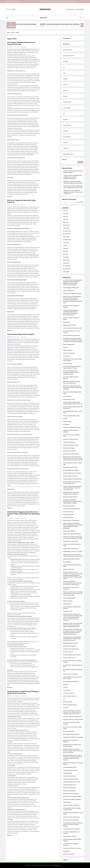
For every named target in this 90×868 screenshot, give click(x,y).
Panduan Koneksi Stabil (68, 569)
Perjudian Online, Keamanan (69, 646)
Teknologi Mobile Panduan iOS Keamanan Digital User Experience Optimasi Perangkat (73, 824)
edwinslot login (66, 356)
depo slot (65, 84)
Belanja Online (66, 322)
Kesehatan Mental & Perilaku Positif (71, 508)
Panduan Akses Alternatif (69, 531)
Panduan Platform (67, 604)
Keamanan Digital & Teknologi (70, 476)
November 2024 (67, 268)
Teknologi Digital (67, 802)
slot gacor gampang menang (69, 704)
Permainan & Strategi (68, 652)
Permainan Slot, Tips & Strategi (70, 674)
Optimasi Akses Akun (68, 517)
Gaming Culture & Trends (69, 399)
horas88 (65, 418)
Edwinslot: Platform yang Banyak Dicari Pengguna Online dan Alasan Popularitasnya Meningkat (72, 177)
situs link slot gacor (67, 49)
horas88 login (66, 424)
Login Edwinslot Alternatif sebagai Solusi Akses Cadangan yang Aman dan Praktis (56, 1)
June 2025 (65, 248)
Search (64, 159)
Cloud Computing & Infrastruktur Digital (72, 328)
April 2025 (65, 254)
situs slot (65, 687)
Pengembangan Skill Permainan (70, 643)
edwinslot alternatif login (69, 353)
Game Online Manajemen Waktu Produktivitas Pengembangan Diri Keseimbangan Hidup (71, 372)
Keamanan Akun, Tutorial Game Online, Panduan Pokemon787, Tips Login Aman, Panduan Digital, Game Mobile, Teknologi (72, 458)
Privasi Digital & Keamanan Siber (70, 681)
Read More (9, 196)
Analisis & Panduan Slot (68, 290)
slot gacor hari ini (67, 102)
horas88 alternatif (67, 421)
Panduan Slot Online (68, 611)
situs (64, 73)
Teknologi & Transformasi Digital (71, 793)
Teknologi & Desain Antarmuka (70, 770)
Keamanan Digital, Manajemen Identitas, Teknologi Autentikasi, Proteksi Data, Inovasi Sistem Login (72, 488)
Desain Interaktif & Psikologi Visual (71, 335)
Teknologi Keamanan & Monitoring (71, 817)
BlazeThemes (57, 865)
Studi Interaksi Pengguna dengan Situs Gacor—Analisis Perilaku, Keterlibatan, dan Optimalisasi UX (23, 514)
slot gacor (12, 231)
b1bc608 (10, 47)
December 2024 (66, 266)
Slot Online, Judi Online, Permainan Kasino (73, 719)
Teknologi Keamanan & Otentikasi (71, 820)
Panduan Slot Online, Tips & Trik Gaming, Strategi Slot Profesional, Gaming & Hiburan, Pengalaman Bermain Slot (72, 625)
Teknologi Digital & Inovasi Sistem (71, 805)
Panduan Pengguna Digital (69, 598)
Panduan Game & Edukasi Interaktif (71, 559)
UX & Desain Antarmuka (68, 854)
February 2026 (66, 225)
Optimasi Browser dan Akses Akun (71, 520)
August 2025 (66, 242)
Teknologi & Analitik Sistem (69, 767)
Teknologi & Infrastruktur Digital (70, 779)
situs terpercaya (67, 125)
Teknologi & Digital (67, 773)
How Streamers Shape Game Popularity (20, 334)
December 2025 (66, 231)
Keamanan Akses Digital (69, 448)
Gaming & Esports (67, 396)
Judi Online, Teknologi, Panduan (70, 439)
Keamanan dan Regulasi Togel (70, 467)
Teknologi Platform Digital (69, 836)
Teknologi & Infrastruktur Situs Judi (71, 782)
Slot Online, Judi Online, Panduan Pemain (72, 716)
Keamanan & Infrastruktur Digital (70, 445)
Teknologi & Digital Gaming (69, 776)
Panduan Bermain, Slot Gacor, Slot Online (72, 551)
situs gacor (32, 552)
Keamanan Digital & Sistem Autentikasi (72, 473)
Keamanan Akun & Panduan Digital (71, 454)
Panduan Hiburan (67, 562)
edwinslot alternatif (67, 350)
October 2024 (66, 271)
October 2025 (66, 236)
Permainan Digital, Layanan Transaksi (72, 654)
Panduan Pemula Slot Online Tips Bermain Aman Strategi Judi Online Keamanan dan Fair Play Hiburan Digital (73, 593)
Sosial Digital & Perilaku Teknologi (71, 734)
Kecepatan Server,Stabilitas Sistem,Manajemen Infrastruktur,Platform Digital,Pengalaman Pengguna (72, 501)
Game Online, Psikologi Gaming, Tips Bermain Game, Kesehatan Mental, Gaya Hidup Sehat (72, 387)
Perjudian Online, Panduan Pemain (71, 649)
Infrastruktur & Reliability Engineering (71, 427)
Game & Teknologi (67, 363)
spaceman (65, 148)
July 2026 (65, 210)
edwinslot (65, 347)
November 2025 (67, 234)
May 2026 (65, 216)
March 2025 (66, 257)
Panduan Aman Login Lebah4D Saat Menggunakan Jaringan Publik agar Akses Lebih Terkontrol (73, 192)
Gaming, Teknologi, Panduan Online (71, 415)
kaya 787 (34, 723)
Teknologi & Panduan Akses (69, 784)
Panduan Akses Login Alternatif (70, 541)
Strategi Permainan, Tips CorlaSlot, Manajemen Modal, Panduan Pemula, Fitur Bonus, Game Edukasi (73, 751)
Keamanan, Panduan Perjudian (70, 497)
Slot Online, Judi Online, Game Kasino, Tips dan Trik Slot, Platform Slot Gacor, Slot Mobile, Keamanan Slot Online (72, 712)
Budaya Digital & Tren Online (69, 325)
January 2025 (66, 263)
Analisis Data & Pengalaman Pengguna (72, 293)
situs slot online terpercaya (69, 696)
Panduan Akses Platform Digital (70, 548)
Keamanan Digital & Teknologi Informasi (72, 479)
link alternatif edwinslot (68, 511)
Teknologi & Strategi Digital (69, 790)
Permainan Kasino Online (69, 657)
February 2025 (66, 260)
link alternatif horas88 (68, 514)
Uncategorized (66, 851)
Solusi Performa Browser (69, 731)
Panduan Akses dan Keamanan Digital (72, 534)
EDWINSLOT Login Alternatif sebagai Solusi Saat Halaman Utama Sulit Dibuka (39, 24)
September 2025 (67, 239)
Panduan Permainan (67, 601)
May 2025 (65, 251)
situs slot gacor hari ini (68, 55)
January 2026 (66, 228)
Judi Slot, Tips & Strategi (69, 442)
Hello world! (80, 202)
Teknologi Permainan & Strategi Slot (71, 829)
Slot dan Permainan (67, 701)
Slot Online (65, 707)
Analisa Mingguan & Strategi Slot (71, 287)
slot (64, 67)
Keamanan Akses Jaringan (69, 451)
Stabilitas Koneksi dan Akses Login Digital (73, 737)
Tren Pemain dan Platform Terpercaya (72, 848)
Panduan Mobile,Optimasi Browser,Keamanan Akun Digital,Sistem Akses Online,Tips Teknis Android (72, 583)
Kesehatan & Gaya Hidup (69, 506)
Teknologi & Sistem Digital (69, 787)
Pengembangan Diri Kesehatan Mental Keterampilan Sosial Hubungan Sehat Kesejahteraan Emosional (72, 638)
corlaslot (9, 340)
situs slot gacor (67, 107)
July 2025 (65, 245)
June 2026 (65, 213)
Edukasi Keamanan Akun (69, 344)
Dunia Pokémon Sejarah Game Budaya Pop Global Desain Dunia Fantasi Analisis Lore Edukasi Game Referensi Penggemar (73, 340)
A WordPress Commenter (69, 202)
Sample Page (43, 17)
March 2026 (66, 222)
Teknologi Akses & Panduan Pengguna (72, 796)
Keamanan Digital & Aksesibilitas (71, 470)
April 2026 (65, 219)
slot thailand (26, 49)
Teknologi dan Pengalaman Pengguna (72, 799)
